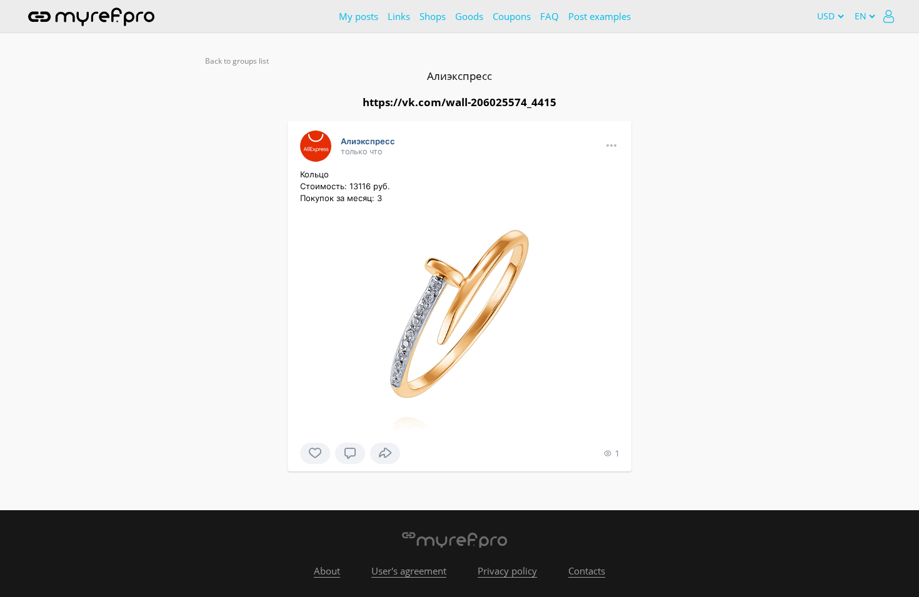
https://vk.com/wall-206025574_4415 (459, 102)
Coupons (512, 16)
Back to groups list (237, 61)
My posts (358, 16)
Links (399, 16)
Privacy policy (507, 571)
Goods (469, 16)
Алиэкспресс (459, 76)
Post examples (599, 16)
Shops (432, 16)
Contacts (586, 571)
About (327, 571)
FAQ (549, 16)
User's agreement (408, 571)
